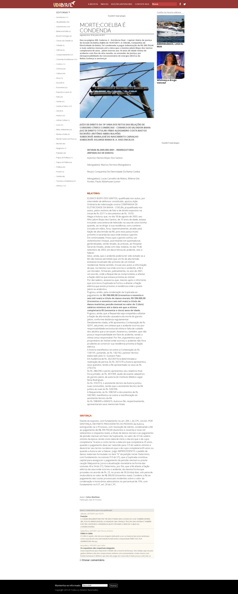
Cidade (60, 45)
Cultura (60, 73)
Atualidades (62, 22)
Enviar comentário (93, 560)
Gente (60, 101)
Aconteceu (62, 17)
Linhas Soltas (63, 120)
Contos (60, 64)
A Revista (93, 4)
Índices (104, 4)
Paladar (61, 153)
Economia (61, 87)
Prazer (60, 171)
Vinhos (61, 185)
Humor (60, 115)
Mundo (60, 143)
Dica (59, 78)
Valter (103, 545)
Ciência (60, 50)
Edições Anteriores (121, 4)
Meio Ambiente (64, 129)
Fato (59, 97)
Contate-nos (142, 4)
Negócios (61, 148)
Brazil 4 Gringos (63, 36)
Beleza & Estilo (63, 31)
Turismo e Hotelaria (66, 181)
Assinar (113, 586)
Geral (59, 111)
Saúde (60, 176)
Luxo (59, 125)
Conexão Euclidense (66, 59)
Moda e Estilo (63, 134)
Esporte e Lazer (63, 92)
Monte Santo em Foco (66, 139)
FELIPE (101, 514)
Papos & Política (64, 157)
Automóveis (63, 26)
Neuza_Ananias (107, 531)
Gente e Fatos (64, 106)
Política (60, 167)
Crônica (61, 68)
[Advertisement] (66, 225)
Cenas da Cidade (64, 40)
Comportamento (64, 54)
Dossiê (60, 82)
